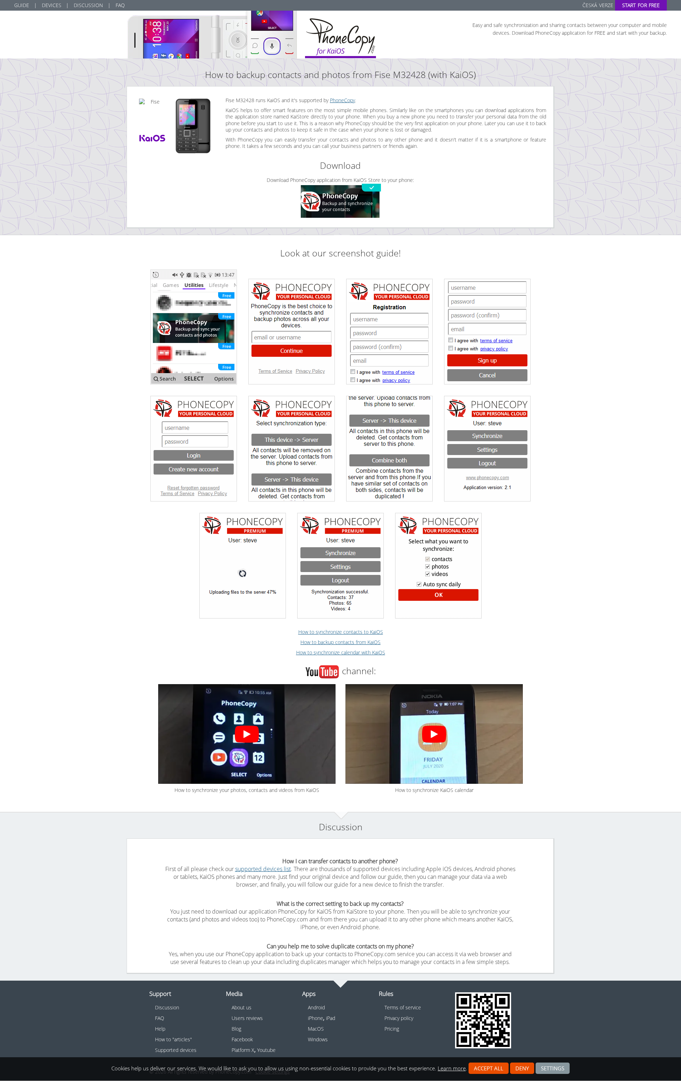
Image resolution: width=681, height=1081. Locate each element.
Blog (236, 1028)
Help (160, 1028)
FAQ (120, 5)
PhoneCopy (342, 100)
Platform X (243, 1050)
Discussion (88, 5)
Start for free (641, 5)
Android (316, 1007)
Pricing (391, 1028)
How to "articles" (173, 1039)
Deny (522, 1068)
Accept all (488, 1068)
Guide (21, 5)
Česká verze (597, 5)
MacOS (316, 1028)
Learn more (452, 1068)
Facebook (242, 1039)
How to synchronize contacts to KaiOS (340, 631)
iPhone (315, 1018)
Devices (51, 5)
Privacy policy (398, 1018)
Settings (552, 1068)
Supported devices (175, 1050)
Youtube (266, 1050)
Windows (318, 1039)
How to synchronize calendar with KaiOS (340, 652)
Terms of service (402, 1007)
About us (241, 1007)
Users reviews (247, 1018)
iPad (330, 1018)
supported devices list (263, 869)
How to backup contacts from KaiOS (340, 642)
